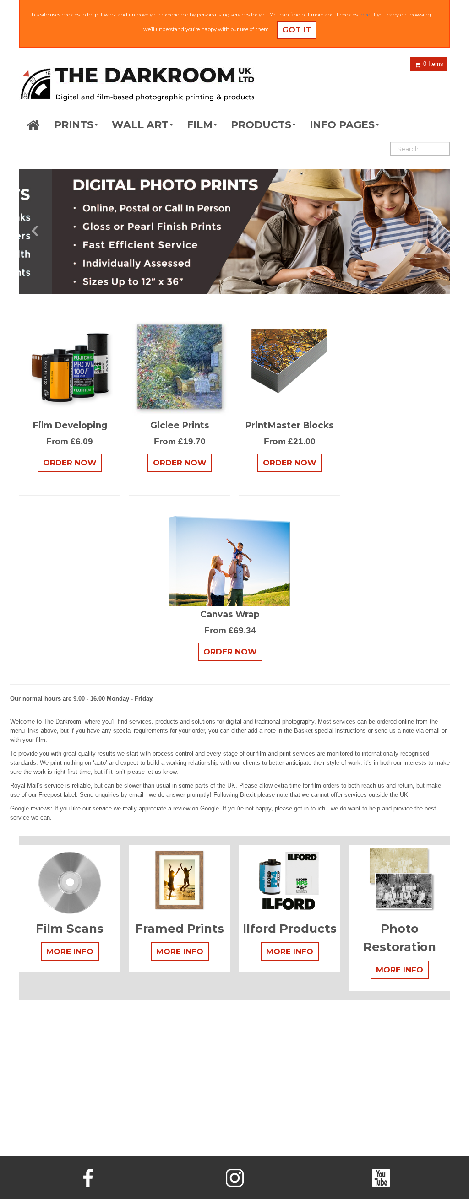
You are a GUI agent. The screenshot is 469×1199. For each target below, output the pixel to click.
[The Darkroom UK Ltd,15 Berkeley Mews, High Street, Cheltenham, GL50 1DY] (137, 85)
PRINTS (73, 125)
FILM (200, 125)
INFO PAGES (342, 125)
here (364, 14)
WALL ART (140, 125)
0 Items (432, 63)
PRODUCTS (261, 125)
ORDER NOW (70, 462)
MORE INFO (69, 951)
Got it (296, 29)
